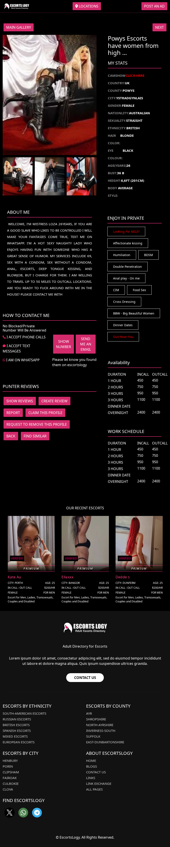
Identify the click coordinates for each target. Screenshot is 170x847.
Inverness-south (100, 730)
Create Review (54, 401)
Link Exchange (98, 783)
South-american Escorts (24, 713)
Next (159, 27)
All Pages (94, 789)
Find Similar (35, 436)
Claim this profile (45, 412)
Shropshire (96, 719)
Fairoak (10, 778)
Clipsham (11, 772)
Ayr (89, 713)
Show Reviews (19, 401)
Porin (8, 766)
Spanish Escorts (17, 730)
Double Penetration (127, 266)
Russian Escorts (17, 719)
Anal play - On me (126, 278)
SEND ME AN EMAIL (85, 344)
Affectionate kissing (127, 243)
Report (13, 412)
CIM (116, 290)
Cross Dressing (124, 302)
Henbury (10, 760)
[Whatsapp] (23, 813)
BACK (10, 436)
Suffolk (93, 736)
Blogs (91, 766)
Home (91, 760)
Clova (8, 789)
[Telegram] (37, 813)
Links (90, 778)
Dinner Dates (123, 325)
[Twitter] (9, 813)
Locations (88, 6)
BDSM (148, 255)
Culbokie (11, 783)
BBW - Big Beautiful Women (133, 313)
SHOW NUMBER (63, 344)
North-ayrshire (99, 725)
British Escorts (16, 725)
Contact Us (85, 677)
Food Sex (139, 290)
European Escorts (19, 742)
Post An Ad (154, 6)
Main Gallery (18, 27)
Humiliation (121, 255)
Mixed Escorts (15, 736)
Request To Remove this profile (36, 424)
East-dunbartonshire (105, 742)
